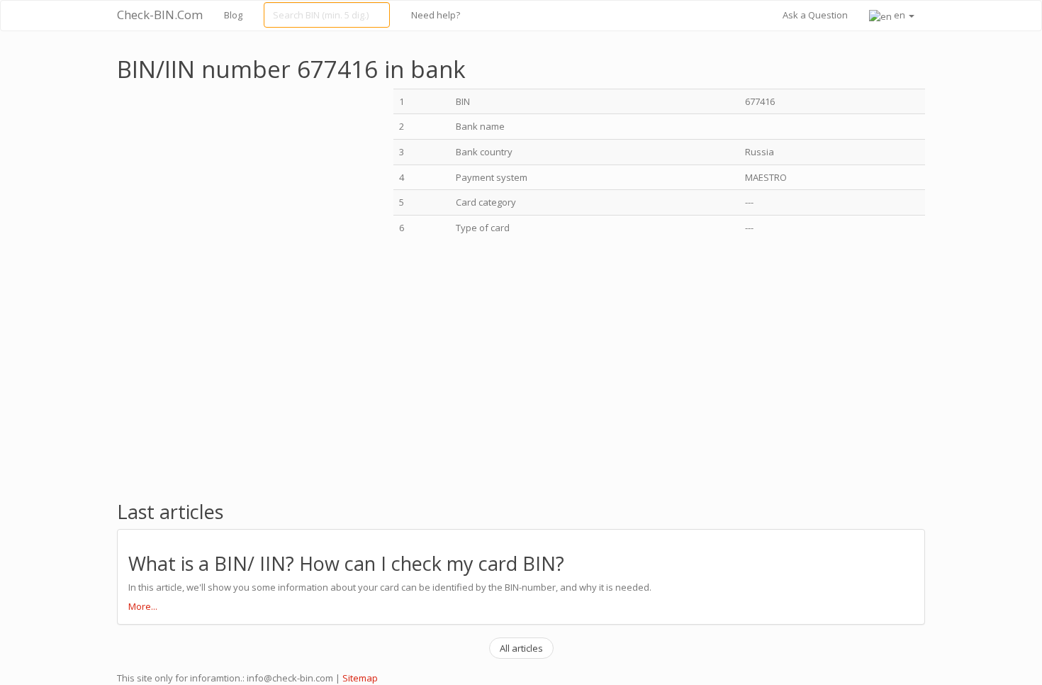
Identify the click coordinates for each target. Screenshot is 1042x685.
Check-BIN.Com (160, 14)
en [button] (899, 15)
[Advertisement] (236, 188)
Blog (233, 15)
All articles (521, 648)
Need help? (435, 15)
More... (142, 606)
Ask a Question (815, 15)
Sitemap (360, 678)
